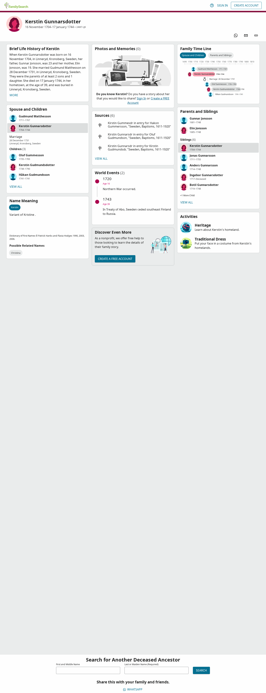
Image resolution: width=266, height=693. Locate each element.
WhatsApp (134, 689)
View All (16, 187)
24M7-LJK (81, 27)
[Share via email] (246, 35)
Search (201, 670)
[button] (47, 118)
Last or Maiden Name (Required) (141, 664)
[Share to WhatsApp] (235, 35)
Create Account (246, 5)
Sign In (222, 5)
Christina (15, 252)
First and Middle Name (68, 664)
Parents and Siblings (221, 55)
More (14, 95)
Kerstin (14, 207)
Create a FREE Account (115, 259)
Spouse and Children (193, 55)
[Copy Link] (256, 35)
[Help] (212, 5)
